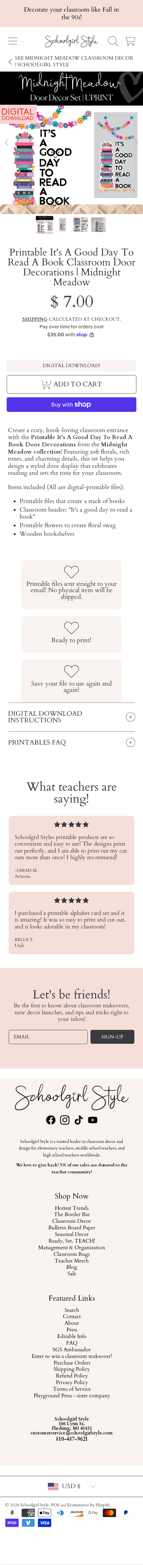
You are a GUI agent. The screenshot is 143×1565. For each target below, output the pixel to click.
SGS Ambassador (72, 1350)
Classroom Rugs (72, 1254)
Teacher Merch (72, 1261)
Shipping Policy (72, 1370)
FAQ (71, 1343)
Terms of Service (71, 1389)
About (72, 1323)
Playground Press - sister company (71, 1396)
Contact (71, 1317)
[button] (13, 41)
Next (136, 143)
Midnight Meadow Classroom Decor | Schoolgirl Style (74, 61)
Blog (71, 1267)
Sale (71, 1274)
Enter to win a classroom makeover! (71, 1356)
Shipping (35, 319)
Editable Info (71, 1336)
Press (71, 1330)
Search (71, 1310)
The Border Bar (71, 1214)
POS (55, 1505)
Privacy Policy (71, 1382)
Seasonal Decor (71, 1234)
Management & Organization (71, 1248)
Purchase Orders (71, 1363)
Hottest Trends (71, 1208)
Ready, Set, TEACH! (71, 1241)
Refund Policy (71, 1376)
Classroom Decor (71, 1221)
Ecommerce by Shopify (88, 1505)
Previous (7, 143)
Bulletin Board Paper (71, 1228)
